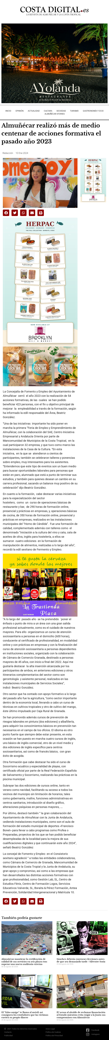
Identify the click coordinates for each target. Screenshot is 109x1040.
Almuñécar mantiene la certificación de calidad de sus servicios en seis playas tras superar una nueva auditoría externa (24, 961)
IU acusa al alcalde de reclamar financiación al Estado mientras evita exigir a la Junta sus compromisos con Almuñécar (81, 1015)
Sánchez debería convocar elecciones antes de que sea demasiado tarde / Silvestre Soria (81, 960)
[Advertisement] (94, 221)
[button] (6, 213)
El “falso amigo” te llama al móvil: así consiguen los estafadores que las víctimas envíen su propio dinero (24, 1015)
